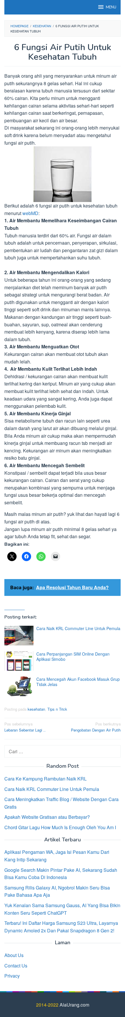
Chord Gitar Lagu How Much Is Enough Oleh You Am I (60, 827)
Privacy (12, 975)
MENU (111, 7)
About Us (14, 955)
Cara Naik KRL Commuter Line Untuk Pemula (78, 628)
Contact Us (15, 965)
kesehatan (36, 709)
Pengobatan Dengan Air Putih (96, 727)
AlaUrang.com (74, 1004)
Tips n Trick (57, 709)
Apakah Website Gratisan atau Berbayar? (47, 817)
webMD (30, 213)
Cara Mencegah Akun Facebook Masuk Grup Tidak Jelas (78, 681)
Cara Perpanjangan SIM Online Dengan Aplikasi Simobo (73, 656)
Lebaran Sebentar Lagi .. (25, 727)
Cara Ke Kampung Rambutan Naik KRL (45, 778)
